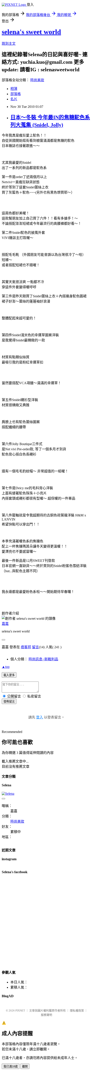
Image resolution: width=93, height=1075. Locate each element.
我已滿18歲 (10, 1066)
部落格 (15, 94)
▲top (6, 667)
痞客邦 (26, 647)
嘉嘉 (5, 624)
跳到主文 (9, 43)
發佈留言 (9, 701)
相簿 (13, 89)
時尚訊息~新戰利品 (43, 659)
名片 (13, 99)
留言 (35, 647)
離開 (25, 1066)
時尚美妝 (37, 80)
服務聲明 (46, 1014)
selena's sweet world (31, 32)
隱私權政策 (77, 1010)
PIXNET (20, 1010)
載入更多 (9, 675)
